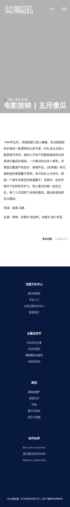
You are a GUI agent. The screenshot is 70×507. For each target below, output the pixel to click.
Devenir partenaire (34, 460)
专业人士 (34, 299)
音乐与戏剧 (34, 417)
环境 (34, 404)
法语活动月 (34, 361)
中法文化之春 (34, 342)
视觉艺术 (34, 398)
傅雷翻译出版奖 (34, 355)
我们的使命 (34, 293)
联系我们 (34, 312)
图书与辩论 (34, 411)
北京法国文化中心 (34, 306)
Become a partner (34, 447)
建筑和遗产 (34, 392)
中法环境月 (34, 349)
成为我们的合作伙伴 (34, 453)
